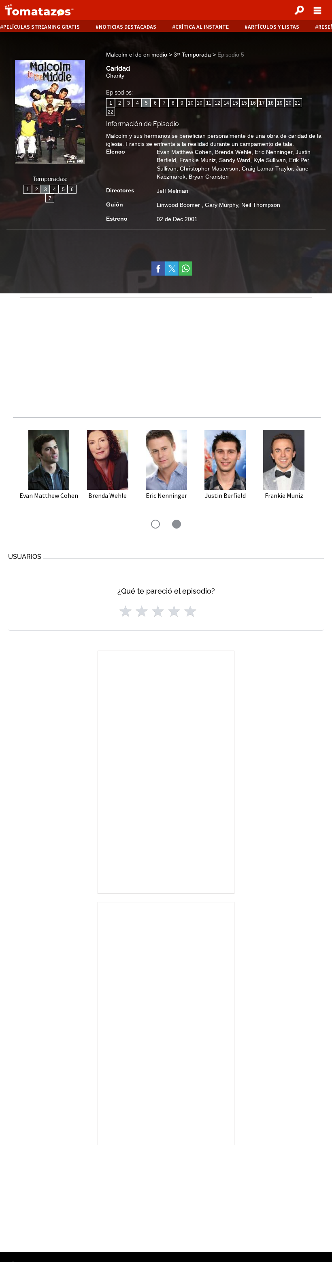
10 (191, 103)
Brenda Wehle (233, 152)
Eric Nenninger (273, 152)
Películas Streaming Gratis (41, 26)
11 (208, 103)
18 (271, 103)
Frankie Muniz (197, 160)
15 (235, 103)
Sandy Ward (234, 160)
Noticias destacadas (127, 26)
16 (253, 103)
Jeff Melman (172, 191)
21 (297, 103)
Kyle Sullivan (269, 160)
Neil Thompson (260, 205)
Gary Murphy (221, 205)
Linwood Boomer (179, 205)
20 (289, 103)
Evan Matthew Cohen (184, 152)
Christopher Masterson (209, 168)
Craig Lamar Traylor (267, 168)
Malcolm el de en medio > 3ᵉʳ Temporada (159, 54)
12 (217, 103)
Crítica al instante (202, 26)
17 (262, 103)
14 (226, 103)
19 (280, 103)
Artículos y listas (273, 26)
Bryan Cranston (209, 176)
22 (110, 112)
